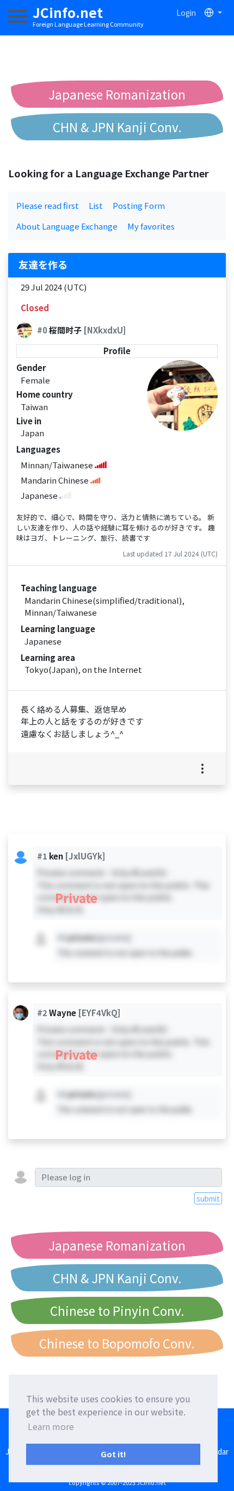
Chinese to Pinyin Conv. (117, 1310)
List (96, 205)
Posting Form (139, 205)
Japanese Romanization (117, 94)
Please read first (47, 205)
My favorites (151, 226)
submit (208, 1198)
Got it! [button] (113, 1453)
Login (186, 12)
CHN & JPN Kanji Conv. (117, 126)
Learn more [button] (51, 1426)
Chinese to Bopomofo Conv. (117, 1343)
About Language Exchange (67, 226)
